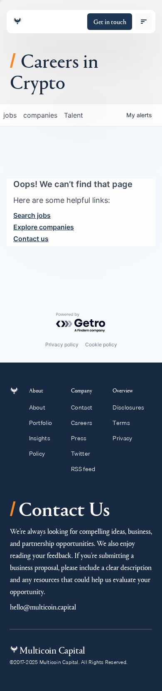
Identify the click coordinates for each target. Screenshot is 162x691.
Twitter (80, 453)
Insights (39, 438)
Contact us (31, 238)
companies (40, 115)
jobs (10, 115)
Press (78, 438)
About (37, 407)
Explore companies (43, 227)
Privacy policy (62, 344)
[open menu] (143, 21)
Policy (37, 453)
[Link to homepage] (17, 21)
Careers (81, 422)
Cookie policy (101, 344)
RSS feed (83, 469)
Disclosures (128, 407)
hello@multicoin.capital (43, 607)
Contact (81, 407)
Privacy (122, 438)
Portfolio (40, 422)
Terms (121, 422)
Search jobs (32, 215)
